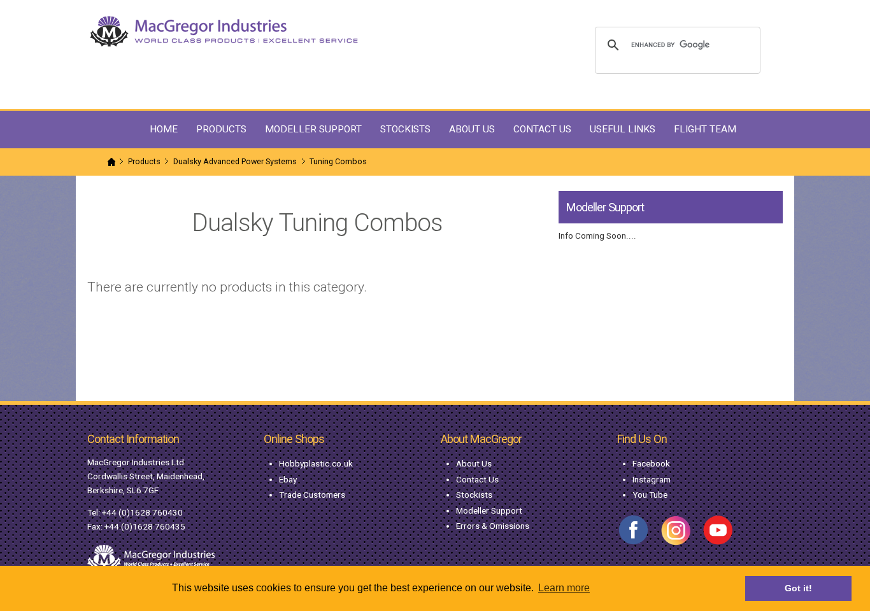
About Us (474, 463)
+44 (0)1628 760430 (142, 512)
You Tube (649, 494)
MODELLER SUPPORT (313, 129)
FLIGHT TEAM (705, 129)
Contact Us (477, 479)
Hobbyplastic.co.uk (316, 463)
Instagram (651, 479)
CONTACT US (542, 129)
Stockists (474, 494)
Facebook (651, 463)
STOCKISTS (405, 129)
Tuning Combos (338, 161)
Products (144, 161)
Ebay (288, 479)
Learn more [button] (564, 587)
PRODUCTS (221, 129)
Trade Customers (312, 494)
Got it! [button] (798, 588)
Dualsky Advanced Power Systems (235, 161)
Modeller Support (489, 510)
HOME (164, 129)
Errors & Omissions (492, 526)
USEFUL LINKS (622, 129)
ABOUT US (472, 129)
